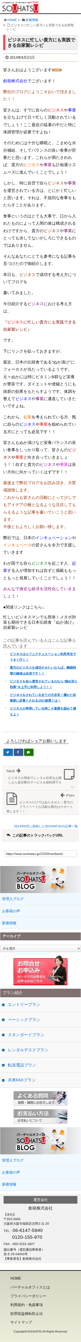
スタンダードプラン (26, 1035)
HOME (12, 20)
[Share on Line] (29, 752)
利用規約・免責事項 (26, 1305)
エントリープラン (24, 1004)
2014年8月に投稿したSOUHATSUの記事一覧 (46, 826)
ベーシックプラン (24, 1019)
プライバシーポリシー (28, 1296)
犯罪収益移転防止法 (26, 1314)
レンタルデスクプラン (28, 1050)
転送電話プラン (22, 1065)
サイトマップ (21, 1322)
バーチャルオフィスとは (30, 1287)
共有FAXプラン (22, 1080)
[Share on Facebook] (18, 752)
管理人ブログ (13, 899)
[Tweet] (8, 752)
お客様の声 (11, 911)
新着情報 (32, 20)
